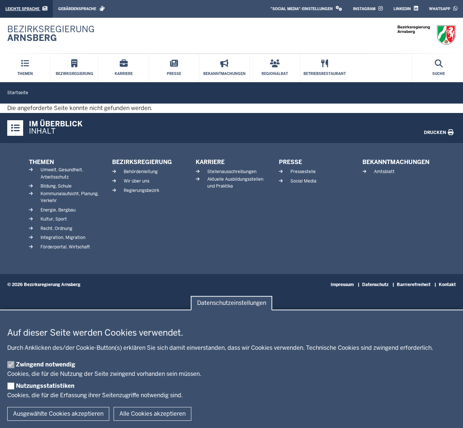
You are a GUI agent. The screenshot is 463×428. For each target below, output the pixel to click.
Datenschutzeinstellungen (231, 303)
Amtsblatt (384, 172)
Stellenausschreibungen (231, 172)
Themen (41, 162)
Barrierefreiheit (413, 285)
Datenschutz (375, 285)
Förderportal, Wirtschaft (65, 247)
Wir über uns (136, 181)
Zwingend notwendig (45, 364)
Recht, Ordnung (56, 228)
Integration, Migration (63, 237)
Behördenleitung (141, 172)
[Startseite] (426, 35)
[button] (306, 9)
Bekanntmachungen (395, 162)
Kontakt (447, 285)
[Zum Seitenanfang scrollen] (448, 414)
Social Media (303, 181)
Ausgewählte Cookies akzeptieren (58, 413)
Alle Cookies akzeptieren (152, 413)
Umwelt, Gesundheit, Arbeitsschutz (62, 173)
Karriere (210, 162)
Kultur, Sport (54, 219)
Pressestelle (303, 172)
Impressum (342, 285)
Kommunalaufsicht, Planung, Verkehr (70, 197)
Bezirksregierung (142, 162)
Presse (290, 162)
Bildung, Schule (56, 186)
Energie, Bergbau (58, 210)
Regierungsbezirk (141, 190)
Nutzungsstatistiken (45, 386)
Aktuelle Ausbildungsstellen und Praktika (235, 182)
